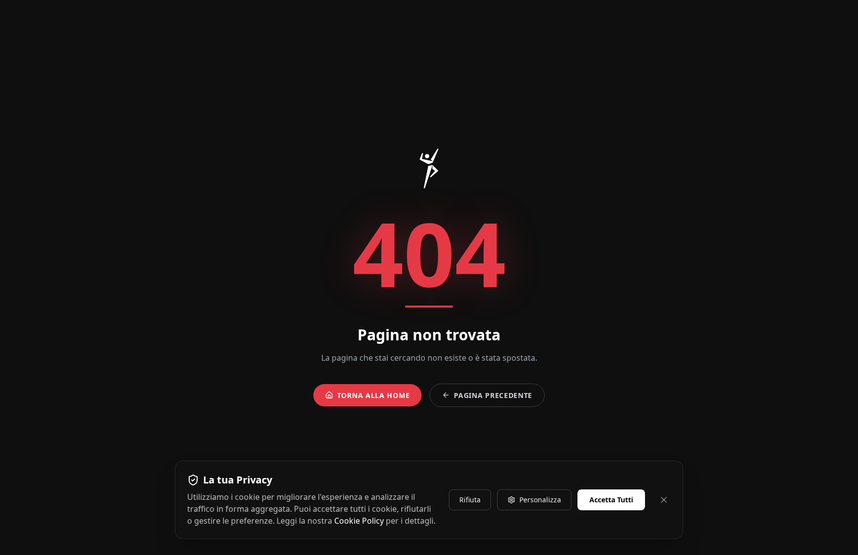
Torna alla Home (373, 395)
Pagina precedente (493, 395)
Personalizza (540, 499)
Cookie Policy (359, 520)
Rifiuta (470, 499)
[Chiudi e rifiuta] (664, 500)
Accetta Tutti (611, 499)
